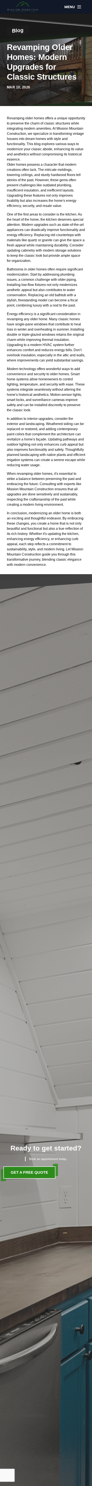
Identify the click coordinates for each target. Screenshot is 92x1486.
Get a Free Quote (29, 1172)
